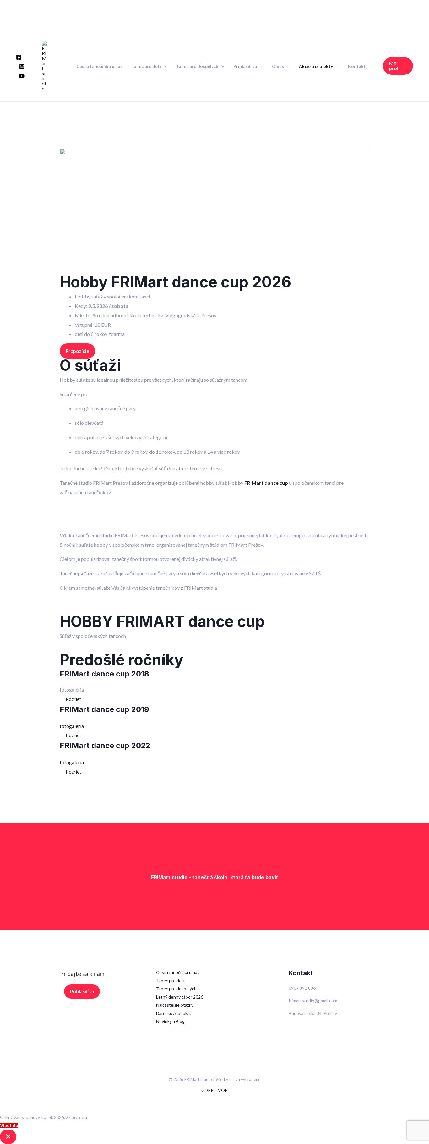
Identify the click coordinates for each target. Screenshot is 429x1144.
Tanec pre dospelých (197, 66)
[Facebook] (19, 57)
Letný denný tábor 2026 (179, 996)
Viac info (9, 1125)
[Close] (8, 1137)
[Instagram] (22, 66)
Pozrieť (73, 699)
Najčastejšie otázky (174, 1005)
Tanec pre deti (146, 66)
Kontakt (357, 66)
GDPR (207, 1090)
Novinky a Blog (170, 1021)
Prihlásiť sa (245, 66)
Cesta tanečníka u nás (99, 66)
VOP (223, 1090)
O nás (278, 66)
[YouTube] (22, 76)
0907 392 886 (302, 988)
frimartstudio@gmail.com (313, 1000)
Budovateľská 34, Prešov (313, 1013)
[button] (398, 66)
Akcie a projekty (316, 66)
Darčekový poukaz (174, 1013)
